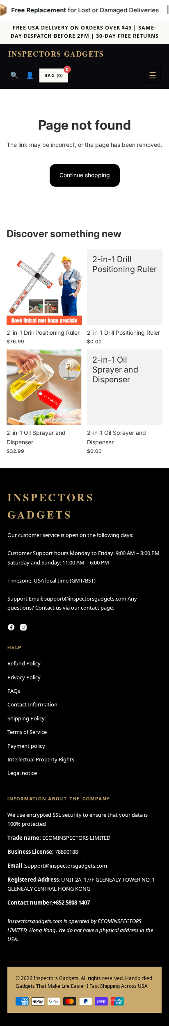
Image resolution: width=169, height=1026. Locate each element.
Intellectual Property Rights (40, 759)
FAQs (13, 691)
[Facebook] (11, 627)
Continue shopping (84, 174)
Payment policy (26, 746)
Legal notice (22, 773)
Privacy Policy (24, 677)
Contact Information (32, 704)
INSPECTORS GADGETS (56, 54)
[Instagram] (23, 627)
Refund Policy (24, 663)
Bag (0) (56, 73)
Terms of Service (27, 732)
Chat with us (151, 1008)
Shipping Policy (26, 718)
